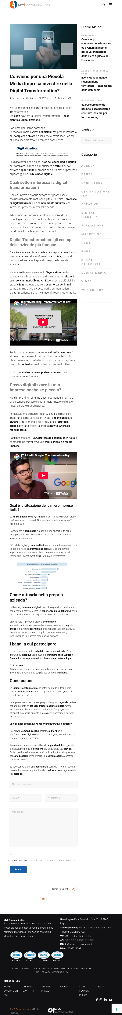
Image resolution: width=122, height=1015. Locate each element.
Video (86, 281)
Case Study (88, 35)
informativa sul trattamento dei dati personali (51, 860)
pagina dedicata (44, 672)
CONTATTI (73, 968)
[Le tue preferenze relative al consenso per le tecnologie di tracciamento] (117, 1010)
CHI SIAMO (25, 968)
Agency (15, 98)
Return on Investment (53, 556)
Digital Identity (89, 214)
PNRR (84, 74)
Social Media (93, 272)
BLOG (63, 968)
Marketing (88, 101)
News (100, 101)
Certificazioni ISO (95, 193)
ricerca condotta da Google (47, 709)
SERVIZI (36, 968)
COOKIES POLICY (60, 972)
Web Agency (92, 290)
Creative (89, 204)
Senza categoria (91, 262)
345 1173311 (87, 940)
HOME (15, 968)
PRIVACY (46, 972)
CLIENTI (55, 968)
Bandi (86, 174)
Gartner (69, 136)
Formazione (92, 225)
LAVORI (45, 968)
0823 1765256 (71, 940)
